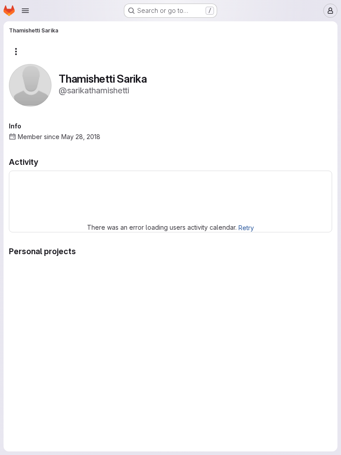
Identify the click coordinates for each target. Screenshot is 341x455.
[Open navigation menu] (25, 11)
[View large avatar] (30, 84)
